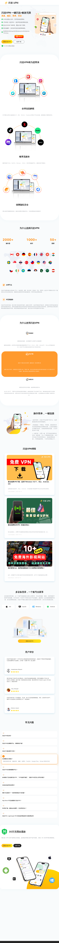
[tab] (29, 734)
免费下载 (18, 41)
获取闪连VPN (7, 41)
